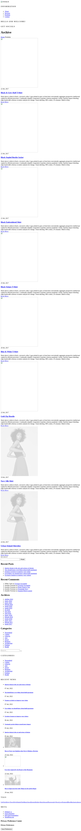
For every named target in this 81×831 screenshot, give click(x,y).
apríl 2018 (8, 613)
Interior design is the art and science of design (17, 732)
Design (33, 802)
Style (15, 802)
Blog (68, 802)
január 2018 (8, 619)
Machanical (74, 802)
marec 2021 (8, 603)
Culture (7, 634)
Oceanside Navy (23, 589)
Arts (6, 638)
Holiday (37, 802)
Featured (64, 802)
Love (60, 802)
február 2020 (9, 604)
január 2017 (8, 624)
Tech (4, 802)
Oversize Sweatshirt (21, 584)
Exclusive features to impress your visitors (18, 575)
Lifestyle (7, 636)
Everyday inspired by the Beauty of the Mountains (19, 769)
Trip (22, 802)
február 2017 (9, 622)
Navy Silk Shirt (7, 481)
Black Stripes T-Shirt (9, 287)
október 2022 (9, 599)
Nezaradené (8, 632)
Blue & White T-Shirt (9, 352)
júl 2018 (7, 610)
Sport (29, 802)
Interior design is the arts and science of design (19, 568)
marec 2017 (8, 620)
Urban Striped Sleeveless (11, 546)
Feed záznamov (10, 813)
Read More (4, 102)
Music (25, 802)
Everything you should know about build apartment (21, 573)
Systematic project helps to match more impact (18, 724)
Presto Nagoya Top (24, 587)
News (57, 802)
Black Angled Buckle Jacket (12, 157)
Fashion (7, 645)
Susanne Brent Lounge (25, 591)
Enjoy (8, 802)
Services (7, 13)
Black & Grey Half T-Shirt (11, 93)
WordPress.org (9, 817)
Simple (19, 802)
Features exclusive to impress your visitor (17, 572)
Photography (52, 802)
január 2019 (8, 608)
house (46, 802)
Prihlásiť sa (8, 812)
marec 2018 (8, 615)
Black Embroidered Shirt (11, 222)
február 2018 (9, 617)
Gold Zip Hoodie (8, 416)
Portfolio (7, 15)
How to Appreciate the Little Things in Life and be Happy (20, 788)
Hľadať (4, 557)
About (7, 11)
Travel (7, 640)
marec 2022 (8, 601)
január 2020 (8, 606)
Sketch (42, 802)
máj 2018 (8, 612)
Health (7, 647)
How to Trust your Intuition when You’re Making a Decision (21, 751)
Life (2, 802)
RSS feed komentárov (11, 815)
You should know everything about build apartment (21, 570)
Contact (7, 17)
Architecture (8, 643)
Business (7, 641)
